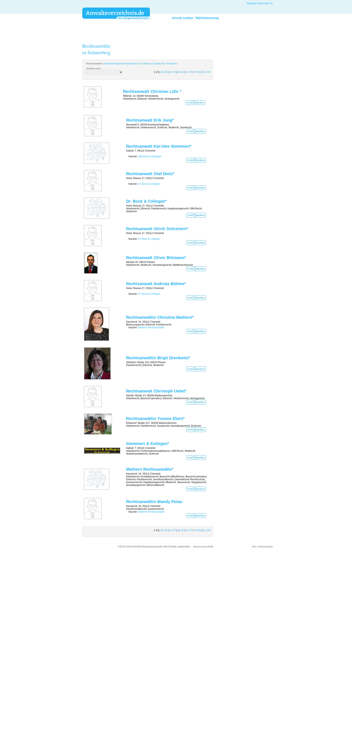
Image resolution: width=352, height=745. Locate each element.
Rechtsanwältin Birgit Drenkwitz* (158, 358)
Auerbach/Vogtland (113, 63)
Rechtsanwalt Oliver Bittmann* (156, 257)
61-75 (189, 72)
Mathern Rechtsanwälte (151, 327)
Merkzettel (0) (265, 3)
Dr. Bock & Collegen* (146, 201)
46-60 (180, 72)
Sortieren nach (93, 68)
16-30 (164, 72)
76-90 (197, 72)
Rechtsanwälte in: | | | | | (132, 63)
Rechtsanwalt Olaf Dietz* (150, 173)
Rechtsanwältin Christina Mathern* (160, 317)
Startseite (251, 3)
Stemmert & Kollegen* (147, 443)
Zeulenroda (158, 63)
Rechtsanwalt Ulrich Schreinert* (157, 228)
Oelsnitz (147, 63)
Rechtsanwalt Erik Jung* (150, 120)
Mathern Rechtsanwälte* (149, 469)
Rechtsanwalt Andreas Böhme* (156, 283)
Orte (254, 546)
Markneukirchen (133, 63)
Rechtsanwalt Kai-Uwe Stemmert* (158, 146)
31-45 (172, 72)
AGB (210, 546)
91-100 (206, 72)
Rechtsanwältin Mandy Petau (154, 501)
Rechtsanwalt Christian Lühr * (152, 91)
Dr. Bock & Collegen (149, 183)
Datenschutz (265, 546)
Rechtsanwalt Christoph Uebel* (156, 391)
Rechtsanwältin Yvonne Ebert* (155, 418)
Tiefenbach (171, 63)
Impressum (200, 546)
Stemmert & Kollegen (150, 156)
